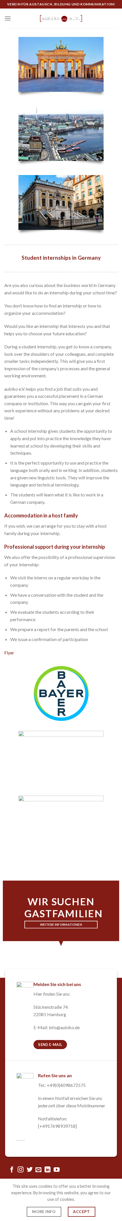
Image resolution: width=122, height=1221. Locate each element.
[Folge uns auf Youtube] (57, 1170)
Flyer (9, 652)
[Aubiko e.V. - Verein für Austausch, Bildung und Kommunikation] (61, 18)
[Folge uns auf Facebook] (11, 1170)
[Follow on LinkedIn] (48, 1170)
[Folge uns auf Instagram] (21, 1170)
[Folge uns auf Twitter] (30, 1170)
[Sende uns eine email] (38, 1170)
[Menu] (7, 18)
